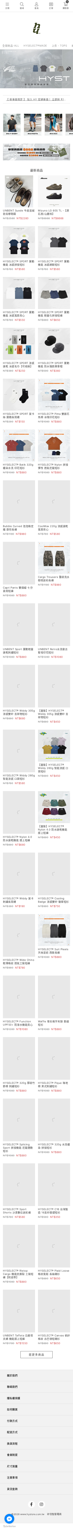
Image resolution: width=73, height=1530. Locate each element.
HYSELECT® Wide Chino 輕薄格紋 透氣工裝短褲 (18, 883)
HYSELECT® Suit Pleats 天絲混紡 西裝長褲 (53, 883)
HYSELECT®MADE (35, 45)
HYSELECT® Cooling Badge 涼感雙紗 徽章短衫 (53, 832)
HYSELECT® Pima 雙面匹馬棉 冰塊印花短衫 (53, 415)
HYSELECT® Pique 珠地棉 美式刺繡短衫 (53, 984)
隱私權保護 (13, 1255)
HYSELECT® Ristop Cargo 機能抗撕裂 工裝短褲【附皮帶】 (18, 1142)
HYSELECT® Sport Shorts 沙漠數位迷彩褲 (17, 1089)
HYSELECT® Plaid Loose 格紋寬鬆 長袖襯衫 (53, 1140)
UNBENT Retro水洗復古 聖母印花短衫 (53, 619)
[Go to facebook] (9, 1519)
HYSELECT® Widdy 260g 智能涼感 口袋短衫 (19, 723)
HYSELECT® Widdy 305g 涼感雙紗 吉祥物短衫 (19, 669)
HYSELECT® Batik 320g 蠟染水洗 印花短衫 (18, 466)
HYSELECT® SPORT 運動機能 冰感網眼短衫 (53, 263)
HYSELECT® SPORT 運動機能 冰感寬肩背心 (18, 314)
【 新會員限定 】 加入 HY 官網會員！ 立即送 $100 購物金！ (36, 99)
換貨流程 (12, 1300)
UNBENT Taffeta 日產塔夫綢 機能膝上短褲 (18, 1194)
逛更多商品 (36, 1211)
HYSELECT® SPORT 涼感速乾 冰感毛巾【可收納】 (18, 364)
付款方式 (12, 1278)
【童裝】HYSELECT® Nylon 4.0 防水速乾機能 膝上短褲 (52, 779)
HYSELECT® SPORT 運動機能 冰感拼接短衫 (18, 263)
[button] (25, 84)
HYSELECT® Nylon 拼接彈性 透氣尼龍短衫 (53, 466)
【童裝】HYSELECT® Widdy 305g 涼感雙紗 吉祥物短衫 (53, 671)
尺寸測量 (12, 1323)
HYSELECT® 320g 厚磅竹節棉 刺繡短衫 (19, 984)
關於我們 (12, 1232)
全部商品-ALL (10, 45)
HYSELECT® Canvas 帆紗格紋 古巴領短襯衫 (54, 1194)
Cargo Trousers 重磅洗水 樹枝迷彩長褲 (53, 568)
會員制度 (12, 1312)
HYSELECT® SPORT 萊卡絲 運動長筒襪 (18, 415)
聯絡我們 (12, 1243)
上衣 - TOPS (59, 45)
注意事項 (12, 1334)
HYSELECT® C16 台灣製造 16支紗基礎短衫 (53, 1089)
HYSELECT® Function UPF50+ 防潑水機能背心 (18, 933)
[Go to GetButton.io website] (9, 1526)
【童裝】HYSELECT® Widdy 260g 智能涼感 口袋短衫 (53, 725)
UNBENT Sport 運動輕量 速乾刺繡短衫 (18, 619)
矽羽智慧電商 (54, 1371)
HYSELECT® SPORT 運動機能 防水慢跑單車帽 (53, 364)
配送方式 (12, 1289)
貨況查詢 (12, 1346)
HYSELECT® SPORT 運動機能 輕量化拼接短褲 (53, 314)
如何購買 (12, 1266)
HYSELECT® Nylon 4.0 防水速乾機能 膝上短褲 (17, 778)
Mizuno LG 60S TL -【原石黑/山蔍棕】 (53, 212)
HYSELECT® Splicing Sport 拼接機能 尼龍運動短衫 (18, 1037)
